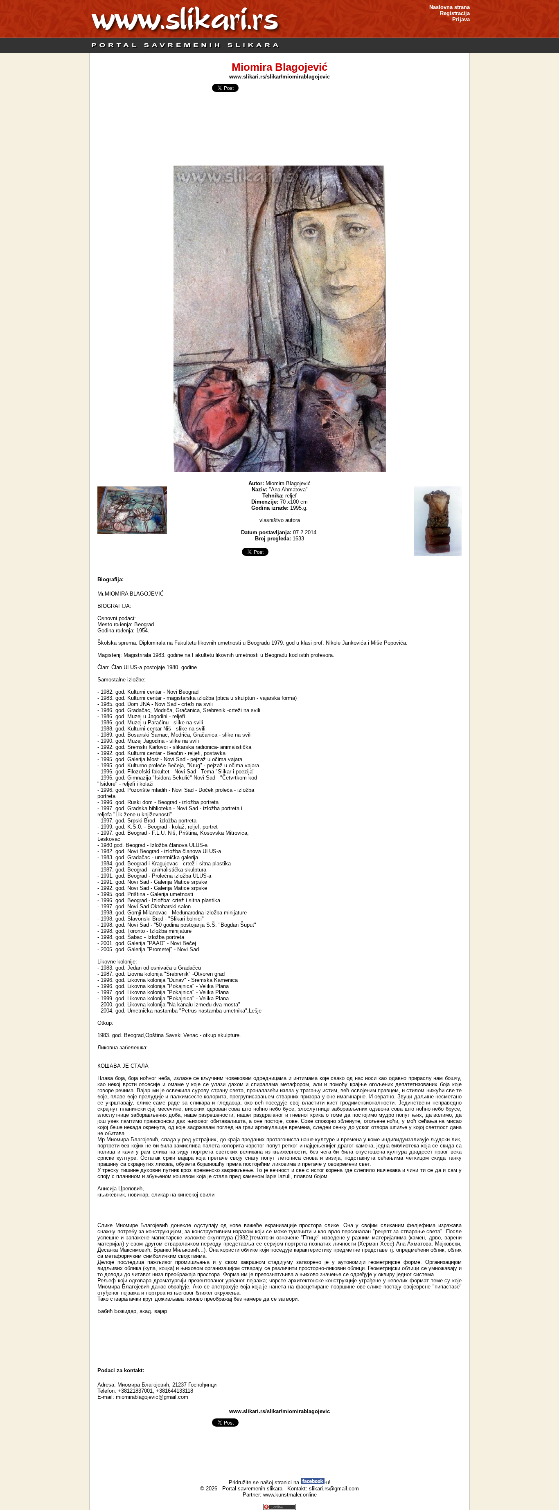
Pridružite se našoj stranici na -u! (280, 1482)
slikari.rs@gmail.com (334, 1488)
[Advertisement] (279, 1340)
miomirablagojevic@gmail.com (152, 1397)
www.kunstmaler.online (290, 1495)
